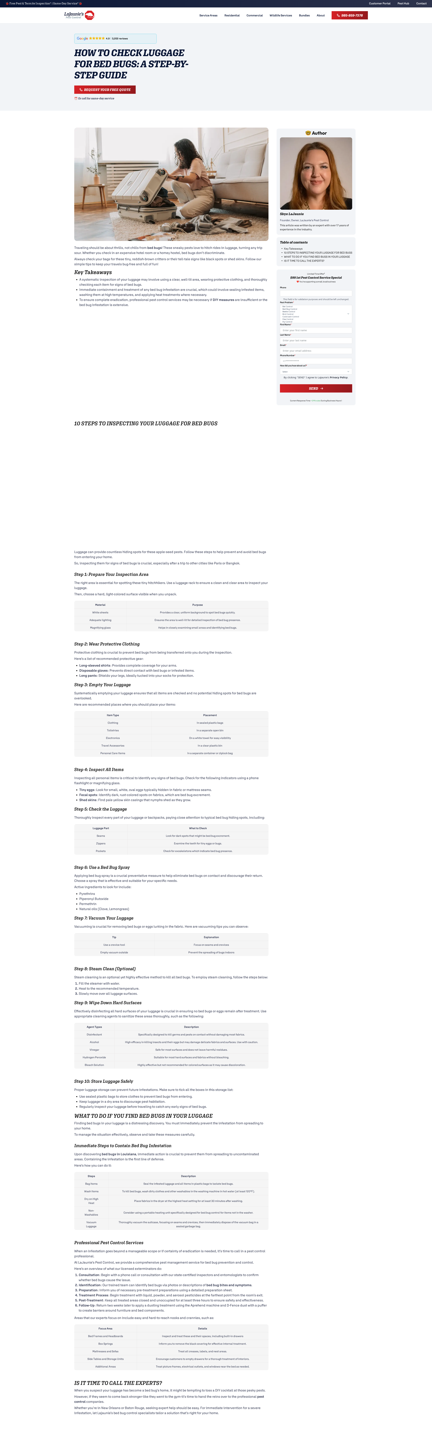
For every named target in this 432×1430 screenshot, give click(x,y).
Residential (232, 15)
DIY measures (223, 300)
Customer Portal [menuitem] (379, 3)
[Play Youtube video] (171, 364)
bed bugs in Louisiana (119, 1154)
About (321, 15)
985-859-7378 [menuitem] (352, 15)
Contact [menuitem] (421, 3)
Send (313, 376)
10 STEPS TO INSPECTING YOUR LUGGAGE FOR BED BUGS (318, 252)
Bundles (304, 15)
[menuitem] (208, 15)
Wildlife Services (281, 15)
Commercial (255, 15)
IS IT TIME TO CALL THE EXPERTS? (304, 260)
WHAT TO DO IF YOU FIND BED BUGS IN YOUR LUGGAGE (317, 256)
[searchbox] (312, 308)
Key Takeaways (293, 248)
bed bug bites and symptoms (228, 1285)
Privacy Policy (339, 365)
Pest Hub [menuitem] (403, 3)
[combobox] (316, 308)
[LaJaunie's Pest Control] (79, 15)
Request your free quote (107, 90)
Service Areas (208, 15)
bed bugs (154, 248)
